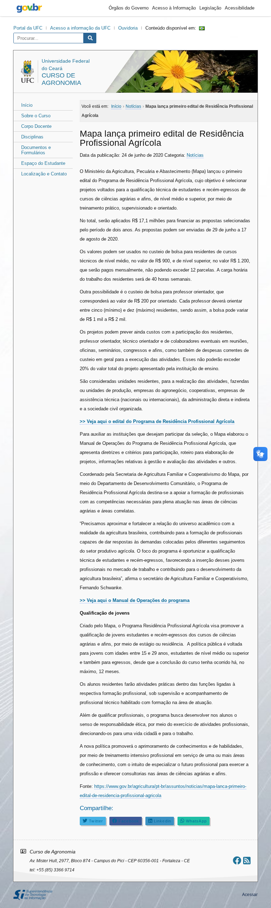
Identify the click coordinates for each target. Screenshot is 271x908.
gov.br (29, 8)
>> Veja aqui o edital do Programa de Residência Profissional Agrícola (157, 421)
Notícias (195, 155)
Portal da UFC (27, 28)
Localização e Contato (44, 173)
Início (26, 105)
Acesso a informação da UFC (80, 28)
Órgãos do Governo (129, 8)
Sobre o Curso (35, 115)
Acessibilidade (239, 8)
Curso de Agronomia (61, 79)
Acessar (250, 894)
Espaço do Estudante (43, 163)
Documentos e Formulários (36, 150)
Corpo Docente (36, 126)
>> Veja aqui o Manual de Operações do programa (134, 600)
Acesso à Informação (174, 8)
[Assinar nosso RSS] (247, 860)
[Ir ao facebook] (237, 860)
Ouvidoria (128, 28)
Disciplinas (32, 136)
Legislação (210, 8)
